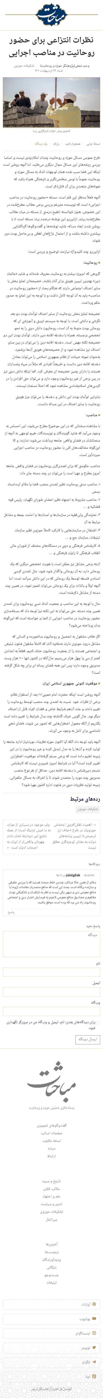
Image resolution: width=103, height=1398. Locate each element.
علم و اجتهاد (51, 1197)
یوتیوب (85, 1319)
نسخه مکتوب (51, 1141)
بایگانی (51, 1268)
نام (98, 964)
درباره (52, 1149)
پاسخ (11, 912)
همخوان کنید (72, 144)
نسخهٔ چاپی (93, 144)
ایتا (88, 1377)
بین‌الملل (51, 1220)
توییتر (85, 1348)
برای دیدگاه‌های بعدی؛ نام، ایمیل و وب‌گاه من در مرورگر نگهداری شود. (50, 1025)
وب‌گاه (95, 1003)
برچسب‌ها (51, 1252)
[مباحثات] (51, 14)
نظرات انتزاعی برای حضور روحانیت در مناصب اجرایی (52, 47)
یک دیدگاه (41, 144)
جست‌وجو (51, 1275)
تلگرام (86, 1362)
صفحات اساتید (51, 1133)
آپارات (86, 1305)
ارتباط (51, 1156)
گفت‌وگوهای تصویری (52, 1126)
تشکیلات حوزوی (24, 66)
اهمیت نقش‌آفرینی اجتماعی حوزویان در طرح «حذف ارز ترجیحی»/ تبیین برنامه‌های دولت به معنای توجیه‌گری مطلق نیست (74, 836)
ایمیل (96, 983)
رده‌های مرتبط (85, 799)
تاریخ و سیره (51, 1181)
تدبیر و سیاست (51, 1204)
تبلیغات (51, 1283)
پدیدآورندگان (51, 1260)
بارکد (56, 144)
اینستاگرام (83, 1334)
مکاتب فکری (51, 1189)
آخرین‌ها (51, 1244)
